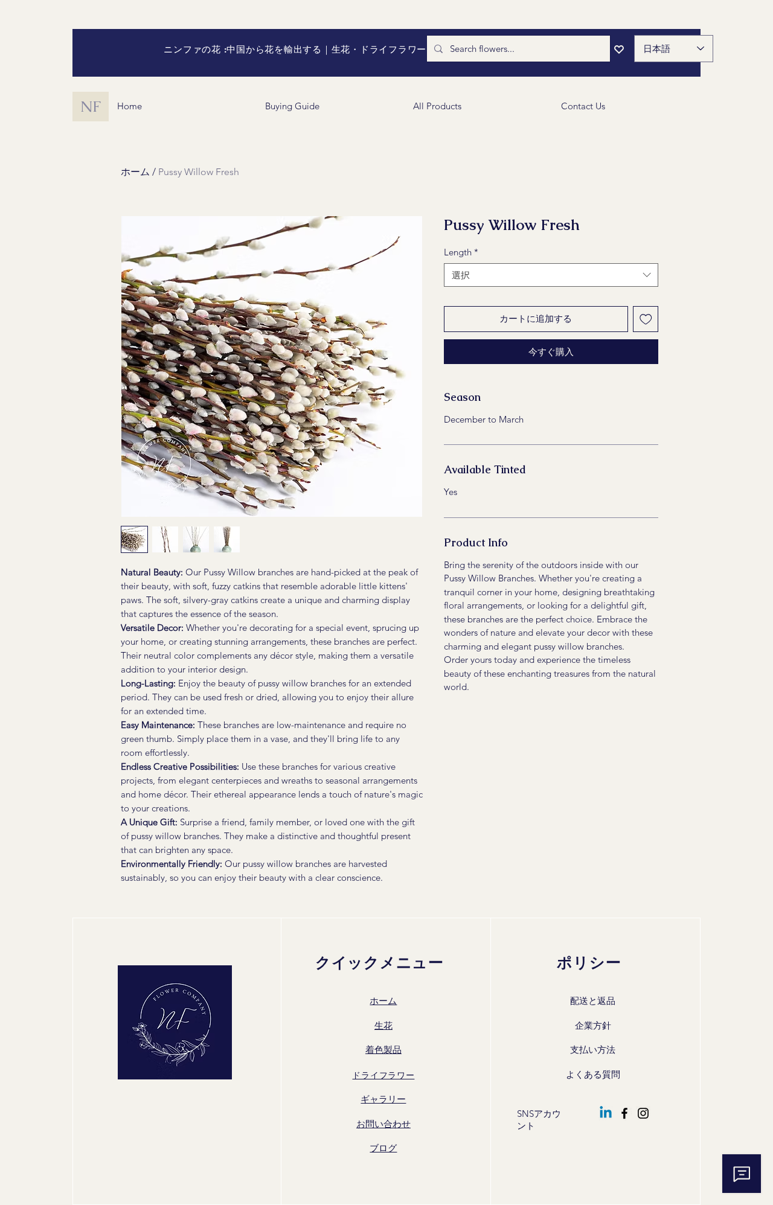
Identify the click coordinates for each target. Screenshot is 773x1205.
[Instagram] (643, 1113)
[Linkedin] (605, 1113)
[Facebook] (624, 1113)
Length (461, 252)
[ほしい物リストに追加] (646, 319)
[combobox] (551, 275)
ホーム (135, 171)
